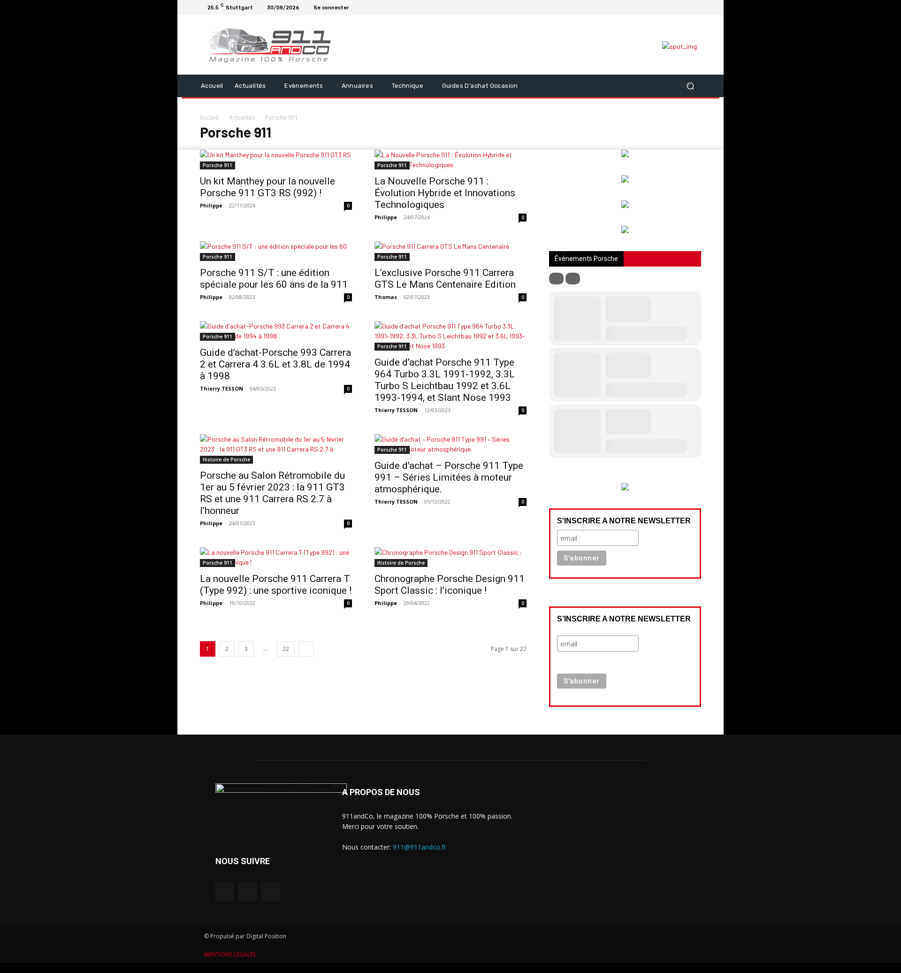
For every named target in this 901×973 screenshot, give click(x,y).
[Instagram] (684, 7)
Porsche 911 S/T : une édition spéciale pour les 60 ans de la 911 (274, 278)
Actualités (242, 118)
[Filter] (556, 278)
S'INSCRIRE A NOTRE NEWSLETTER (624, 521)
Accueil (209, 118)
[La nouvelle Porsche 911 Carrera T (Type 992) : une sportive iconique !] (276, 557)
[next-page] (306, 649)
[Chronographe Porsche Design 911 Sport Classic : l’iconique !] (450, 557)
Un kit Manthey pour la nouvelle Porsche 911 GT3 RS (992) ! (267, 187)
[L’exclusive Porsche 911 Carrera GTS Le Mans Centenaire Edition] (450, 251)
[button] (690, 86)
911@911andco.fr (419, 847)
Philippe (211, 205)
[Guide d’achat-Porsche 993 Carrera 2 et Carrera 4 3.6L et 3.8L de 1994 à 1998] (276, 331)
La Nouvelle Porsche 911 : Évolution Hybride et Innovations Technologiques (444, 193)
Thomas (385, 296)
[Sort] (572, 278)
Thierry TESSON (221, 388)
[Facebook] (673, 7)
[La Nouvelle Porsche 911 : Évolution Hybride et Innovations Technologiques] (450, 159)
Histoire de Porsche (226, 459)
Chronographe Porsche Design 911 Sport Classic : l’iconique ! (449, 584)
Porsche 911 (217, 165)
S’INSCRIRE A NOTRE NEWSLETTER (624, 619)
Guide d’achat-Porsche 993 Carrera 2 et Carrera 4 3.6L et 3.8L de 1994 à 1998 (275, 364)
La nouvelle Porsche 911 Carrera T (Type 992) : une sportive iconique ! (275, 584)
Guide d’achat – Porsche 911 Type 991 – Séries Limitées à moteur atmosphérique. (448, 477)
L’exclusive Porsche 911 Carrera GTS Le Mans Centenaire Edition (445, 278)
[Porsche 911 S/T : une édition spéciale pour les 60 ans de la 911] (276, 251)
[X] (695, 7)
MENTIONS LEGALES (230, 954)
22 (286, 649)
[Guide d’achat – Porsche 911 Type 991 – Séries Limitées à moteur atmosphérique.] (450, 444)
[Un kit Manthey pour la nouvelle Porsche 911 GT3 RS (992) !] (276, 159)
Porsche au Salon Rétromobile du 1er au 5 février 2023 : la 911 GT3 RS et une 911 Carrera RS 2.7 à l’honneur (272, 493)
